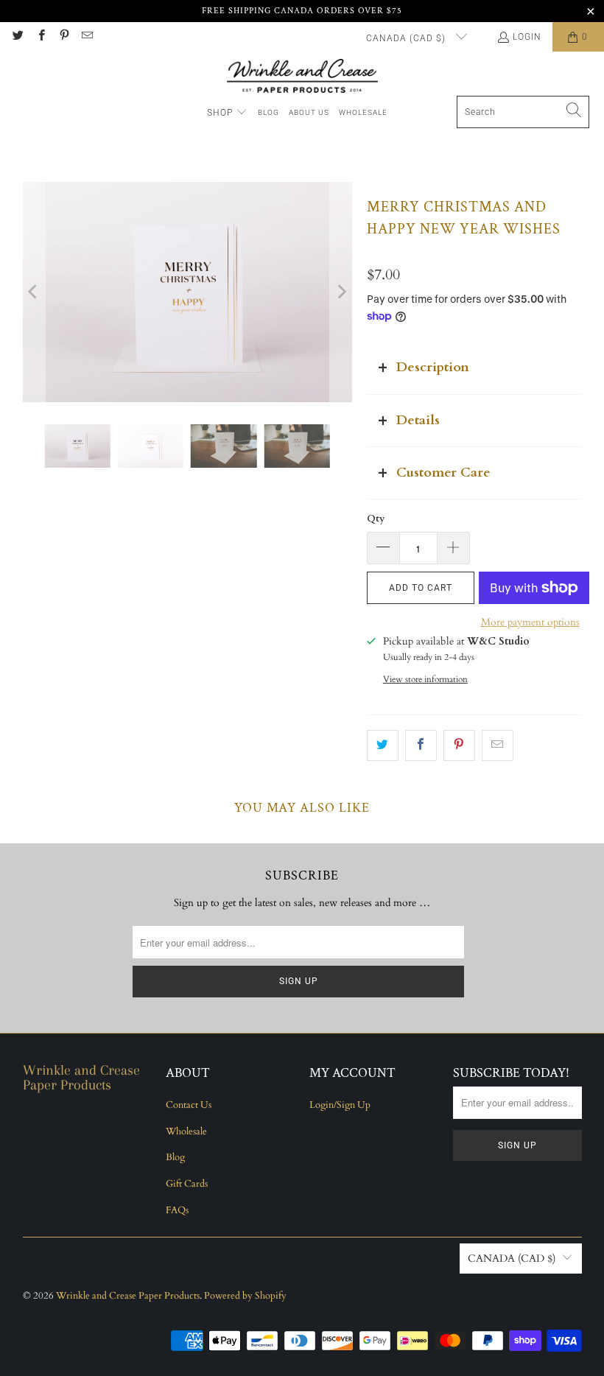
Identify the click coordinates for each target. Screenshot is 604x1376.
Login (527, 37)
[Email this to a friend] (497, 745)
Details (418, 420)
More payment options (530, 622)
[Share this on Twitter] (382, 745)
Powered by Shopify (245, 1295)
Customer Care (443, 472)
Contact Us (188, 1105)
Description (432, 367)
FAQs (177, 1210)
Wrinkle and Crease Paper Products (128, 1295)
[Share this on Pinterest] (459, 745)
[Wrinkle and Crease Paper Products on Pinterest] (63, 37)
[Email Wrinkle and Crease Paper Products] (86, 37)
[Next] (341, 291)
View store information (425, 679)
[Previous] (34, 291)
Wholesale (186, 1131)
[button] (227, 113)
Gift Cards (187, 1183)
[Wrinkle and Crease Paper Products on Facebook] (40, 37)
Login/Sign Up (340, 1105)
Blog (175, 1157)
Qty (375, 518)
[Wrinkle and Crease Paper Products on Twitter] (17, 37)
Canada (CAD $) (407, 38)
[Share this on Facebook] (421, 745)
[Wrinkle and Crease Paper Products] (302, 77)
